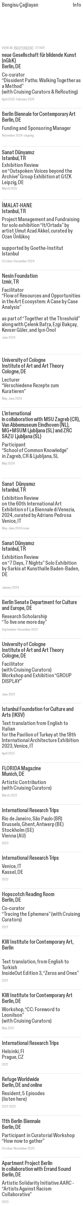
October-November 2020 (18, 1148)
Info (77, 4)
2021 (5, 980)
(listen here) (14, 1098)
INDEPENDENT (24, 48)
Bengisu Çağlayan (20, 4)
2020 (5, 1202)
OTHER (40, 48)
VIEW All (7, 48)
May (4, 1028)
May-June (8, 398)
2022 (5, 879)
